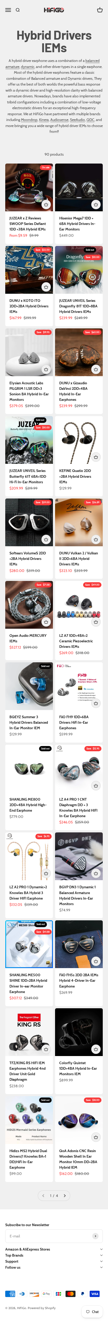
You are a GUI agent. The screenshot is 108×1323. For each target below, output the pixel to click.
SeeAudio (77, 119)
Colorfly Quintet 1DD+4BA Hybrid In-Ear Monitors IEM (78, 1068)
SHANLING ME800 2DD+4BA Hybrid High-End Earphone (28, 805)
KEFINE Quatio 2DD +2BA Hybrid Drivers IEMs (75, 476)
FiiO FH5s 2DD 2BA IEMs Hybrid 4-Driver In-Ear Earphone (78, 980)
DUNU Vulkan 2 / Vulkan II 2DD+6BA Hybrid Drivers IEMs (78, 558)
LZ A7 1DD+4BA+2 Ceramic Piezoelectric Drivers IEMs (76, 641)
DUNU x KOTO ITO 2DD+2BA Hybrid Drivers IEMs (28, 306)
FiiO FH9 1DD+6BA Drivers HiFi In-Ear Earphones (74, 722)
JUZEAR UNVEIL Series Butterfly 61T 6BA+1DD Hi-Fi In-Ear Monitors (27, 476)
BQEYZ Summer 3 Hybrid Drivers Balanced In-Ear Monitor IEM (28, 722)
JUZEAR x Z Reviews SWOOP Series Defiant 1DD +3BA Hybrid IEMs (27, 224)
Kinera (44, 119)
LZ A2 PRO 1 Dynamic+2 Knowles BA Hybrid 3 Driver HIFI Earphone (28, 892)
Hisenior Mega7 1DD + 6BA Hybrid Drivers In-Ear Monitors (77, 224)
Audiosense (59, 119)
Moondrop (29, 119)
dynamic (27, 66)
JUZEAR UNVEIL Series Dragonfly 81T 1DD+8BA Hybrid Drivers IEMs (78, 306)
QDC (90, 119)
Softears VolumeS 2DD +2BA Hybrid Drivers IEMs (27, 558)
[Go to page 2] (64, 1196)
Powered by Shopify (42, 1308)
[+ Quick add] (46, 204)
